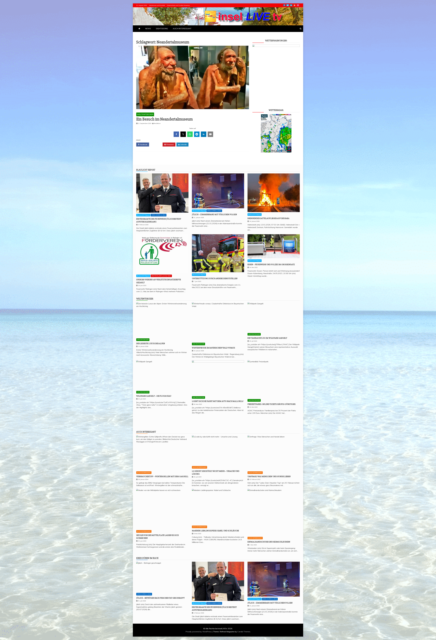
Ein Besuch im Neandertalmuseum (164, 119)
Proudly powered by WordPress (199, 631)
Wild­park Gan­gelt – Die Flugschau (153, 396)
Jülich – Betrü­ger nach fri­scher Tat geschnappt (160, 598)
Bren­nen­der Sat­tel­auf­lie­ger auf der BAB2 (268, 218)
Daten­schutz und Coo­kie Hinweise (178, 5)
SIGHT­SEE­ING (162, 28)
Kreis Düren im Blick (147, 558)
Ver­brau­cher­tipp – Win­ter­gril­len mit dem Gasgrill (162, 476)
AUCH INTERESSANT (144, 472)
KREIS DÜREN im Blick (158, 215)
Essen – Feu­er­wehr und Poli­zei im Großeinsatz (271, 264)
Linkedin (183, 144)
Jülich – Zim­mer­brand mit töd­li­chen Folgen (214, 214)
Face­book (284, 5)
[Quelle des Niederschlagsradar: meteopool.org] (276, 152)
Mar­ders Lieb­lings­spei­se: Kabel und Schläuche (215, 530)
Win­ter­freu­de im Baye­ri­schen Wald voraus (213, 348)
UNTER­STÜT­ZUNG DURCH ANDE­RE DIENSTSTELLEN (215, 278)
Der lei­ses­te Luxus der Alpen (150, 343)
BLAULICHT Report (143, 215)
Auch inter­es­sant (146, 431)
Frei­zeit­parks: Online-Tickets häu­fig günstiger (271, 404)
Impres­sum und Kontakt (157, 5)
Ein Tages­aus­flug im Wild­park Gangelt (267, 338)
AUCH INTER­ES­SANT (182, 28)
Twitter (156, 144)
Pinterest (170, 144)
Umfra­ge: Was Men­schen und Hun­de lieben (269, 476)
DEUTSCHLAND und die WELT (161, 276)
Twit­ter (287, 5)
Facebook (143, 144)
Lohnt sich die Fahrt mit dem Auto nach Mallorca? (217, 401)
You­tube (294, 5)
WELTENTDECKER (145, 114)
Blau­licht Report (145, 169)
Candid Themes (243, 631)
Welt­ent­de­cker (144, 298)
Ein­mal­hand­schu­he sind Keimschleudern (269, 542)
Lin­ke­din (291, 5)
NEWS (148, 28)
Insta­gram (298, 5)
